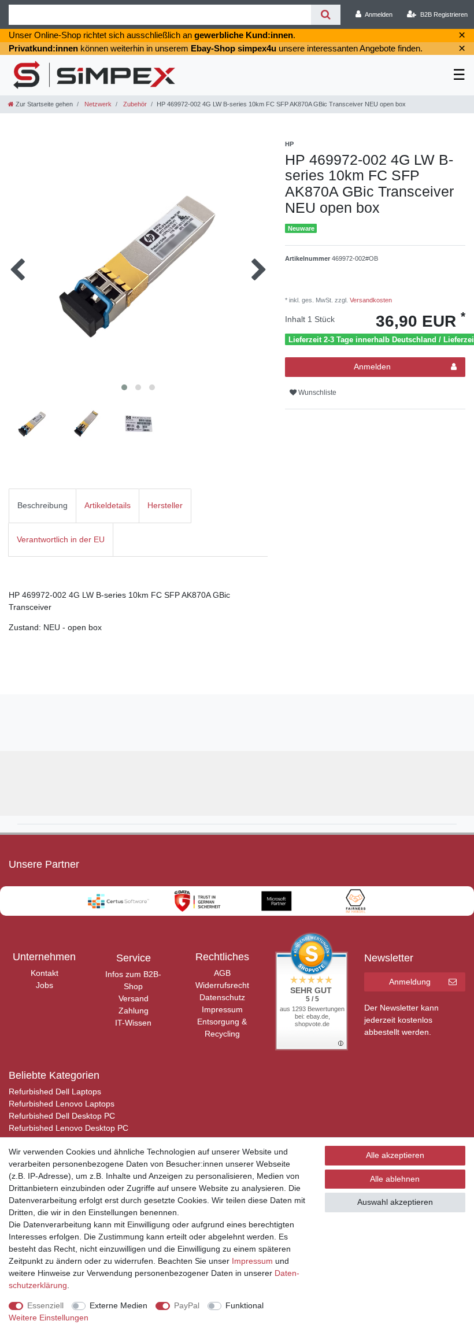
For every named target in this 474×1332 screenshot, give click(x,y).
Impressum (222, 1009)
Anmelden (372, 366)
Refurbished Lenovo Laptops (61, 1103)
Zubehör (134, 104)
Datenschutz (222, 997)
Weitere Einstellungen (48, 1317)
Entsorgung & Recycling (222, 1027)
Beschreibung (42, 505)
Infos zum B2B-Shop (133, 980)
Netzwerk (97, 104)
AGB (222, 973)
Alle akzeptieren (395, 1155)
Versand (133, 998)
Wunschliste (316, 392)
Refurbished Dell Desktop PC (62, 1115)
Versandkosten (370, 300)
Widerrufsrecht (222, 985)
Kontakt (44, 973)
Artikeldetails (107, 505)
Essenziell (45, 1305)
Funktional (244, 1305)
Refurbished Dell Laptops (55, 1091)
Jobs (44, 985)
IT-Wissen (133, 1022)
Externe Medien (118, 1305)
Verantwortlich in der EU (61, 539)
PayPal (186, 1305)
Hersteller (165, 505)
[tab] (42, 506)
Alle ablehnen (395, 1178)
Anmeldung (410, 981)
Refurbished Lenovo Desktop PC (68, 1128)
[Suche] (325, 15)
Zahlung (133, 1010)
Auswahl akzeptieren (395, 1202)
